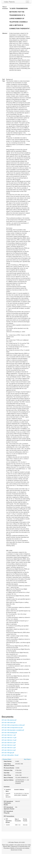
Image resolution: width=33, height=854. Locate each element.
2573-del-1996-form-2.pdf (9, 742)
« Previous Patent (6, 759)
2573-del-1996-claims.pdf (8, 722)
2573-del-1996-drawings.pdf (9, 732)
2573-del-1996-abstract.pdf (9, 720)
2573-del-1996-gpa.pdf (8, 752)
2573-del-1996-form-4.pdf (9, 747)
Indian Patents (9, 2)
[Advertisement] (16, 75)
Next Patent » (27, 759)
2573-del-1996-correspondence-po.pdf (12, 727)
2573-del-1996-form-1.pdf (9, 735)
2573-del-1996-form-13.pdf (9, 737)
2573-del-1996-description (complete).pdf (13, 730)
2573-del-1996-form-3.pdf (9, 745)
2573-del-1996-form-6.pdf (9, 750)
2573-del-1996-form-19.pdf (9, 740)
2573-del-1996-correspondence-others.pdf (13, 725)
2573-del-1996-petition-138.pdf (10, 755)
